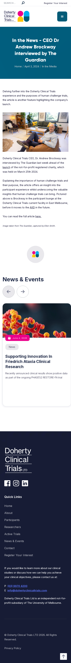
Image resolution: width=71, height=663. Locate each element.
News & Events (14, 541)
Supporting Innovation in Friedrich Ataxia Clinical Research (28, 361)
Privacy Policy (12, 648)
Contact (9, 548)
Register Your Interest (55, 3)
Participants (12, 520)
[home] (16, 16)
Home (18, 66)
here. (38, 216)
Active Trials (12, 534)
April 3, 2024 (31, 66)
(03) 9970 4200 (17, 586)
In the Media (49, 66)
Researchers (12, 527)
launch (6, 167)
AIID (32, 207)
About (8, 513)
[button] (62, 16)
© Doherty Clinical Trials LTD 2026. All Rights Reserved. (30, 637)
